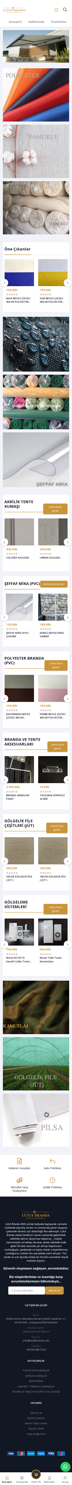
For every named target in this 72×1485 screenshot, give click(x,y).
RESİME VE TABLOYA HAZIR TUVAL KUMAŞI (36, 1391)
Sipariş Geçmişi (36, 1418)
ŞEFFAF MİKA (36, 1381)
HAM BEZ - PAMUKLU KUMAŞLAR (36, 1386)
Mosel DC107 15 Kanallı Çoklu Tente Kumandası (18, 959)
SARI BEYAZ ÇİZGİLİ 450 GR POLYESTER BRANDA (51, 300)
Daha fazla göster (55, 508)
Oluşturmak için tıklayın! (36, 1331)
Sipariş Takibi (36, 1428)
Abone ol (54, 1290)
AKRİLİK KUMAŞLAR (36, 1376)
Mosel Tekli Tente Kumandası (51, 959)
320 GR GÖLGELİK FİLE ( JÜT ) (19, 878)
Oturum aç (36, 1412)
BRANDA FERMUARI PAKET (17, 797)
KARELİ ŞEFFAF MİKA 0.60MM (52, 634)
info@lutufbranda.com (36, 1340)
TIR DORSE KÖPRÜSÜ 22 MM (52, 797)
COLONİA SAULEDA (17, 557)
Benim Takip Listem (36, 1423)
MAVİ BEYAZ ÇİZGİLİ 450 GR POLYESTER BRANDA (18, 300)
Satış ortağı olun (36, 1434)
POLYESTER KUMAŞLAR (36, 1370)
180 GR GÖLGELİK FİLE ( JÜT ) (53, 878)
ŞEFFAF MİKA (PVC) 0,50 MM (17, 634)
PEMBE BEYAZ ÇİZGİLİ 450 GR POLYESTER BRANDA (53, 715)
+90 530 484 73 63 (36, 1349)
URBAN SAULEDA (50, 557)
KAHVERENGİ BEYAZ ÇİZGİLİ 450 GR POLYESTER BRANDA (18, 715)
